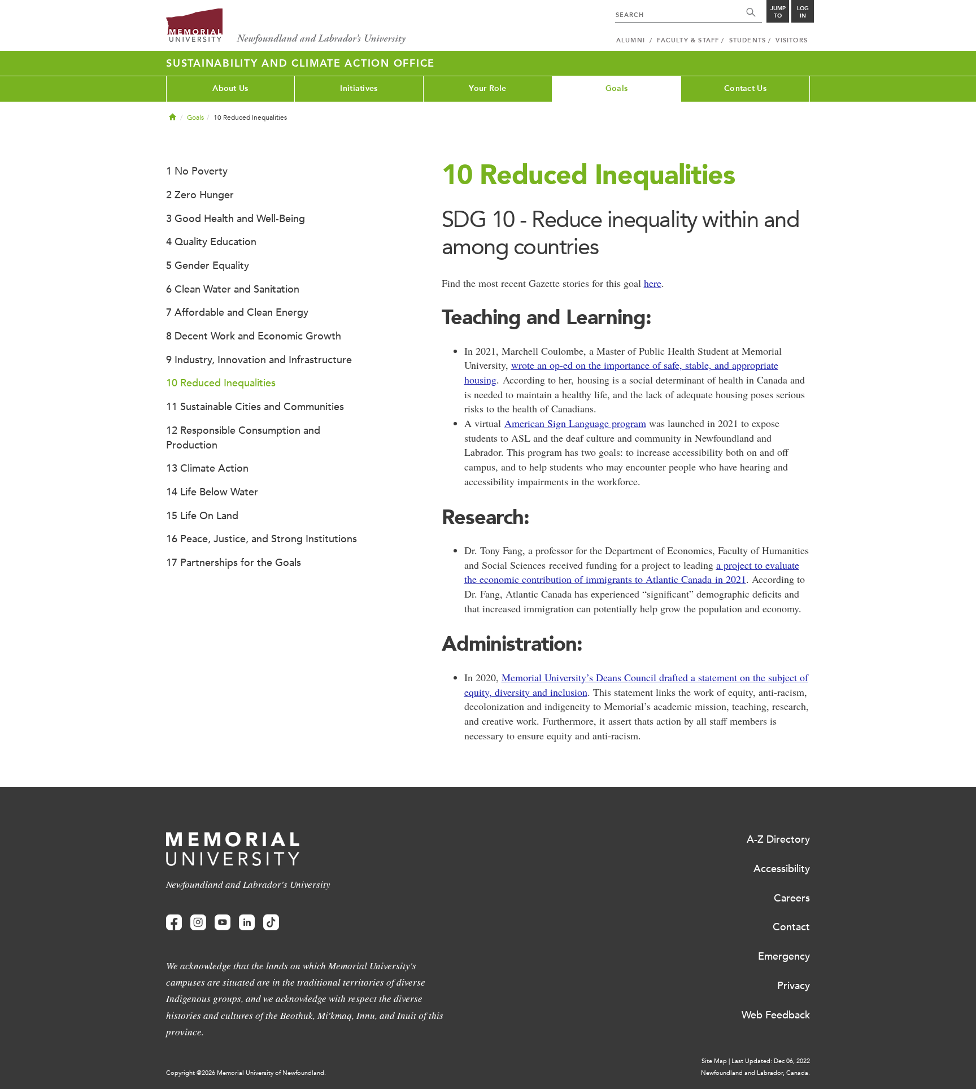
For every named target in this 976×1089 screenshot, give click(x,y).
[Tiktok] (271, 922)
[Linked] (247, 922)
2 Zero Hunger (200, 195)
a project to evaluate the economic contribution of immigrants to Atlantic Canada (631, 572)
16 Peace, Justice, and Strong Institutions (261, 539)
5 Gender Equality (207, 265)
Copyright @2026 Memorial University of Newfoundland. (246, 1073)
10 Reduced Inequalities (221, 383)
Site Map (714, 1061)
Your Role (488, 88)
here (652, 283)
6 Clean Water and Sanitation (232, 289)
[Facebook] (174, 922)
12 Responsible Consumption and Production (243, 437)
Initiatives (358, 88)
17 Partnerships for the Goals (233, 562)
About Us (230, 88)
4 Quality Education (211, 242)
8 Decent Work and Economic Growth (253, 336)
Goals (616, 88)
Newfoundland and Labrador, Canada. (755, 1073)
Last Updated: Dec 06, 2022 (770, 1061)
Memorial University (286, 26)
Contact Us (745, 88)
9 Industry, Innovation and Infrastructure (259, 360)
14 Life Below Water (212, 492)
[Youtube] (222, 922)
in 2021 (729, 579)
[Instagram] (198, 922)
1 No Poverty (197, 171)
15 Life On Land (202, 515)
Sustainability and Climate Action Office (300, 63)
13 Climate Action (207, 468)
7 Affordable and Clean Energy (237, 312)
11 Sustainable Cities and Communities (255, 406)
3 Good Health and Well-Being (235, 218)
